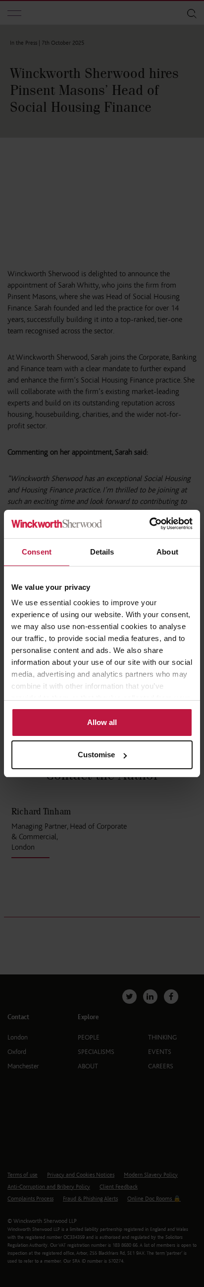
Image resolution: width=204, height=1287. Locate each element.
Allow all (102, 722)
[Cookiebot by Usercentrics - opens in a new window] (149, 524)
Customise (96, 754)
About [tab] (167, 552)
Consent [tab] (36, 552)
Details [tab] (102, 552)
